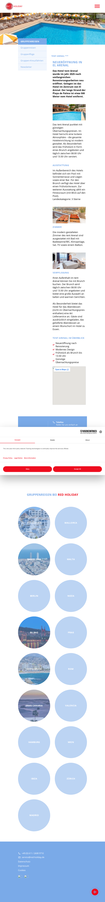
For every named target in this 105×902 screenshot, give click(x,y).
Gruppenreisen (28, 47)
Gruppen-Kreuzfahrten (32, 60)
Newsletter (26, 66)
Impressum (23, 865)
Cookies (22, 870)
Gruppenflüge (27, 54)
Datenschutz (24, 861)
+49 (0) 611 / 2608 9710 (33, 853)
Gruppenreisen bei (52, 494)
